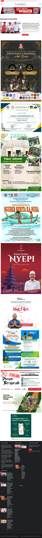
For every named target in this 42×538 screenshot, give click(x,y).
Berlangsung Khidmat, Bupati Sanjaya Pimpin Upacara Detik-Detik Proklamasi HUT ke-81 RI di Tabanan (10, 476)
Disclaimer (31, 536)
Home (2, 16)
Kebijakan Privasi (26, 536)
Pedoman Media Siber (37, 536)
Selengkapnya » (25, 34)
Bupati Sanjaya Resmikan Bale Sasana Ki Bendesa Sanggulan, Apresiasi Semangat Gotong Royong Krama (21, 0)
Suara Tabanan (25, 22)
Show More (21, 485)
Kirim (30, 449)
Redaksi (22, 536)
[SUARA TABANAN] (21, 4)
